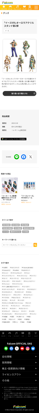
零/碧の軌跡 (7, 228)
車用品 (27, 319)
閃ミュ (16, 322)
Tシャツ (6, 273)
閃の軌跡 (25, 225)
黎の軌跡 (6, 225)
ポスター (13, 308)
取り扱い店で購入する (20, 93)
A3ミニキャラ (15, 267)
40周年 (5, 267)
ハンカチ (21, 300)
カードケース (14, 278)
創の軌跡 (15, 225)
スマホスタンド (8, 292)
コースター (27, 286)
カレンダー (7, 281)
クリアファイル (18, 284)
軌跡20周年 (7, 322)
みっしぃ (16, 311)
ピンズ (29, 303)
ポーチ (5, 308)
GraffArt (16, 270)
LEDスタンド (26, 270)
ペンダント (27, 306)
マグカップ (7, 311)
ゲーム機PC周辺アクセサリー (12, 286)
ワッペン (33, 314)
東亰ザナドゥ (15, 231)
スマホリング (19, 292)
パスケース (27, 297)
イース (7, 31)
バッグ (13, 300)
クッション (7, 284)
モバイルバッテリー (21, 314)
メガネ (32, 311)
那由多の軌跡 (28, 228)
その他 (25, 231)
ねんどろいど (16, 297)
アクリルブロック (17, 273)
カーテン (33, 276)
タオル (29, 292)
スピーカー (22, 289)
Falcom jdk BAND (28, 267)
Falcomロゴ (7, 270)
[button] (36, 7)
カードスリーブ (27, 278)
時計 (29, 316)
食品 (23, 322)
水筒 (5, 319)
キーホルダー (17, 281)
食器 (29, 322)
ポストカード (24, 308)
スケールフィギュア (9, 289)
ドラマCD (6, 297)
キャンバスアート (30, 281)
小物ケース (21, 316)
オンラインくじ (23, 276)
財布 (20, 319)
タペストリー (7, 295)
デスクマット (28, 295)
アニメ (27, 273)
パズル (5, 300)
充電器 (5, 316)
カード (5, 278)
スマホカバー (32, 289)
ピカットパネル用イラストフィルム (13, 303)
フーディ (6, 306)
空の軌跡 (18, 228)
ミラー (24, 311)
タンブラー (18, 295)
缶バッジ (12, 319)
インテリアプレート (9, 276)
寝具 (12, 316)
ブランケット (16, 306)
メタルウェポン (8, 314)
